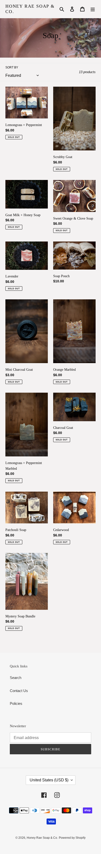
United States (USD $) (49, 780)
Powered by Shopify (72, 837)
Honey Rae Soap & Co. (30, 9)
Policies (16, 703)
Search (15, 678)
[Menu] (93, 9)
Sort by (11, 67)
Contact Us (19, 691)
